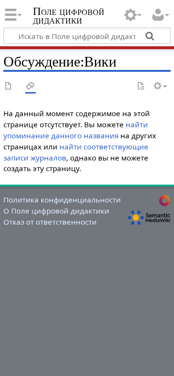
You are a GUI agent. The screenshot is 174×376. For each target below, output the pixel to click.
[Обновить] (140, 86)
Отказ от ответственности (50, 222)
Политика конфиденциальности (62, 199)
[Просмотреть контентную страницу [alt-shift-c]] (8, 86)
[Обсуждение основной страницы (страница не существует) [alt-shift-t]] (30, 86)
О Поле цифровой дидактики (56, 210)
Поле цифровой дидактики (68, 16)
